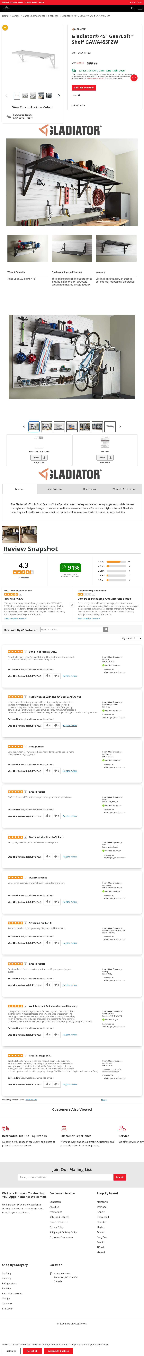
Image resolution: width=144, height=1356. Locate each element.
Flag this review (70, 676)
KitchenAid (102, 1201)
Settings (11, 1350)
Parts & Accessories (12, 1293)
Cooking (6, 1273)
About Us (54, 1206)
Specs (55, 489)
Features (19, 489)
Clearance (7, 1303)
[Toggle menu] (140, 8)
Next (104, 1100)
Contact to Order (84, 87)
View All (101, 1252)
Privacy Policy (57, 1227)
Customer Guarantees (61, 1237)
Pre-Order (7, 1308)
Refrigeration (9, 1283)
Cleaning (6, 1278)
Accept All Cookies (58, 1350)
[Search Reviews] (105, 629)
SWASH (100, 1242)
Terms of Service (58, 1222)
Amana (100, 1232)
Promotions (56, 1211)
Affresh (100, 1247)
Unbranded (103, 1217)
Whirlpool (102, 1206)
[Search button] (133, 8)
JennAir (100, 1211)
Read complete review (14, 618)
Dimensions (89, 489)
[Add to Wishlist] (134, 77)
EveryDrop (102, 1237)
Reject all (32, 1350)
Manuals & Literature (124, 489)
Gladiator (101, 1222)
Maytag (101, 1227)
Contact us (55, 1201)
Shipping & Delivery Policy (95, 78)
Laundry (6, 1288)
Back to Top (31, 1099)
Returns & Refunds (59, 1217)
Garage (6, 1298)
